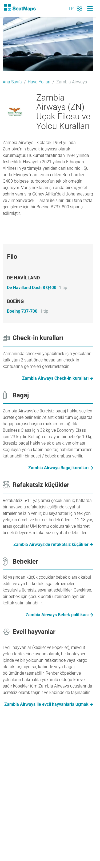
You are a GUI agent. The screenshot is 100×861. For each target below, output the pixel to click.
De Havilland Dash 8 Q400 (31, 287)
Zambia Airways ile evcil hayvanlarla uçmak (46, 704)
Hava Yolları (39, 81)
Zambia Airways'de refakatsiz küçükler (51, 544)
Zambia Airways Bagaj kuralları (58, 467)
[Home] (19, 7)
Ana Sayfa (12, 81)
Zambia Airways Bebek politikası (57, 614)
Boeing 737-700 (22, 311)
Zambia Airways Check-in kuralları (55, 378)
